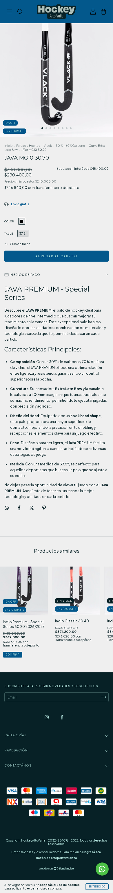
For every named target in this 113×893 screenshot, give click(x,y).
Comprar (12, 654)
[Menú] (9, 12)
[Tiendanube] (57, 869)
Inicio (8, 145)
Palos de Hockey (28, 145)
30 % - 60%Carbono (70, 145)
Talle (8, 233)
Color (9, 221)
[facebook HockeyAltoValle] (62, 717)
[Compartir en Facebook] (19, 508)
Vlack (48, 145)
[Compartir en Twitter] (31, 508)
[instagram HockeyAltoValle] (46, 717)
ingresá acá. (92, 852)
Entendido (96, 886)
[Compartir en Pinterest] (44, 508)
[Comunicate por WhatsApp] (102, 869)
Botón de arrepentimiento (56, 858)
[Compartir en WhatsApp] (6, 508)
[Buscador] (20, 12)
